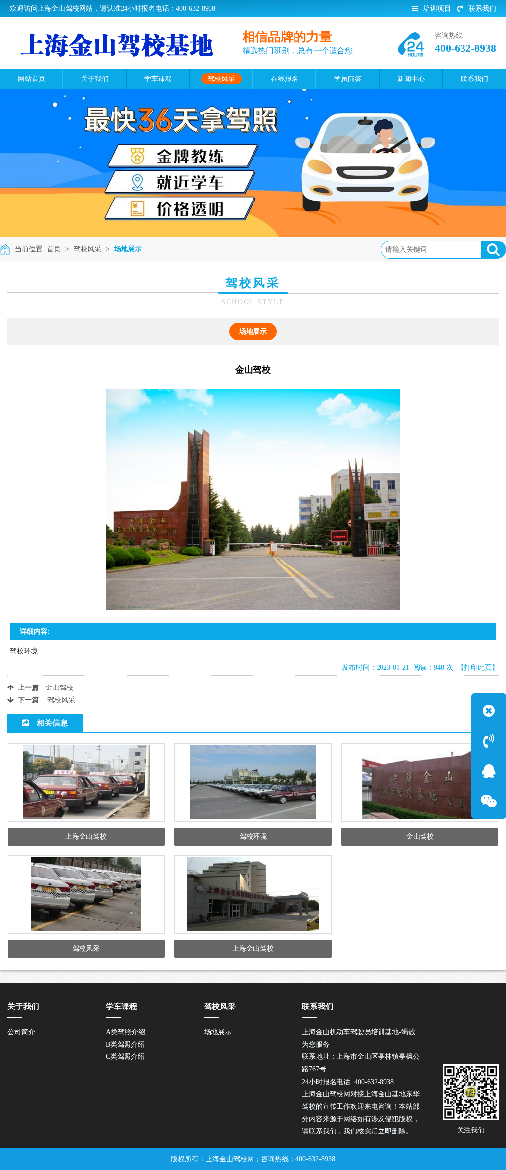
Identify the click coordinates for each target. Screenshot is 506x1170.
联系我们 (482, 8)
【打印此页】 (478, 667)
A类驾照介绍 (125, 1032)
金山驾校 (59, 687)
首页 (54, 249)
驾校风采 (87, 249)
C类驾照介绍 (125, 1056)
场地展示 (128, 249)
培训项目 (437, 8)
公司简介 (21, 1032)
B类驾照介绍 (125, 1044)
